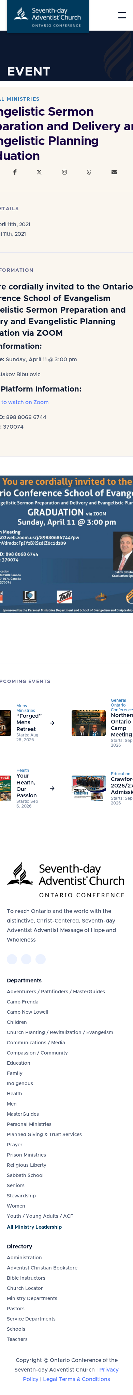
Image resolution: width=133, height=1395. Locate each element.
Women (16, 1206)
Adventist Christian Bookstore (42, 1268)
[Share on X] (39, 172)
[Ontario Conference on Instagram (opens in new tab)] (40, 959)
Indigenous (20, 1083)
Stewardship (21, 1196)
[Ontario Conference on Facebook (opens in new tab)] (12, 959)
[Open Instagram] (64, 172)
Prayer (15, 1145)
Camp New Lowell (27, 1012)
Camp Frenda (23, 1002)
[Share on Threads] (89, 172)
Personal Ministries (29, 1124)
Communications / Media (36, 1043)
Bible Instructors (26, 1278)
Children (17, 1022)
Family (15, 1073)
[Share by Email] (114, 172)
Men (12, 1104)
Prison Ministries (26, 1155)
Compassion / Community (37, 1053)
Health (14, 1094)
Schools (16, 1329)
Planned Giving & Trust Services (44, 1134)
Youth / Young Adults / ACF (40, 1216)
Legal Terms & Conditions (76, 1379)
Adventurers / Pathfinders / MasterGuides (56, 992)
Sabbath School (25, 1175)
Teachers (17, 1339)
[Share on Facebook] (15, 172)
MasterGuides (23, 1114)
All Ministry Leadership (34, 1227)
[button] (122, 15)
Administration (24, 1258)
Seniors (16, 1185)
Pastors (16, 1309)
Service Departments (31, 1319)
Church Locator (25, 1288)
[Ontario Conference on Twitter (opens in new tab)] (26, 959)
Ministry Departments (32, 1298)
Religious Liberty (26, 1165)
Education (18, 1063)
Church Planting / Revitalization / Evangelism (60, 1032)
